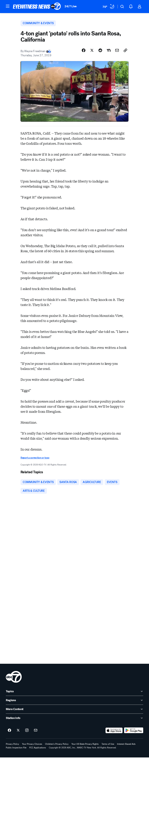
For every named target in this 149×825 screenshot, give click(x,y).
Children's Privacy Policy (57, 744)
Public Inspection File (16, 748)
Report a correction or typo (35, 457)
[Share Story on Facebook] (83, 50)
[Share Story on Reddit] (100, 50)
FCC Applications (37, 748)
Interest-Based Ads (126, 744)
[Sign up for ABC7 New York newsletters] (35, 730)
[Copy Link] (125, 50)
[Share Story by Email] (117, 50)
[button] (7, 6)
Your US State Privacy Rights (85, 744)
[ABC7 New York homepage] (37, 7)
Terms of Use (108, 744)
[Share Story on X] (92, 50)
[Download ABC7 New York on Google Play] (133, 730)
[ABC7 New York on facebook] (9, 730)
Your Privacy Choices (32, 744)
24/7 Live (71, 6)
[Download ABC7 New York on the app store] (114, 730)
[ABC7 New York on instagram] (27, 730)
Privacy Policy (12, 744)
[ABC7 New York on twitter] (18, 730)
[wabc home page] (14, 677)
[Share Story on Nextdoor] (109, 50)
